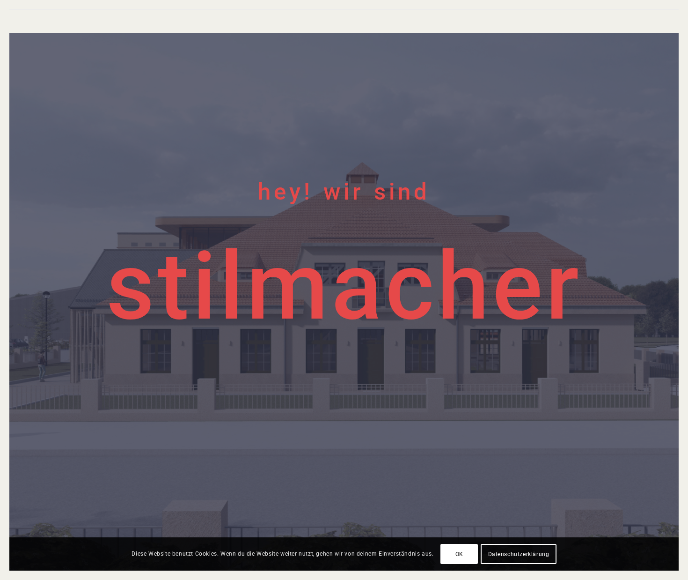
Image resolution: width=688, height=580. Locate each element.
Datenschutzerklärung (518, 554)
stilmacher (344, 286)
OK (459, 554)
